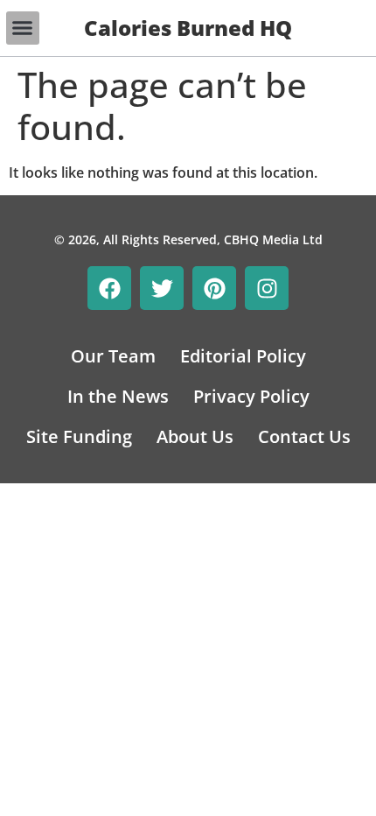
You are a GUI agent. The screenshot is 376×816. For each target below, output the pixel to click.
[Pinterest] (214, 288)
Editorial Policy (243, 356)
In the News (118, 396)
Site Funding (79, 436)
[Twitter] (162, 288)
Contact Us (304, 436)
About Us (195, 436)
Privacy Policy (251, 396)
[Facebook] (109, 288)
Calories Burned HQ (188, 27)
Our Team (113, 356)
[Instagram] (267, 288)
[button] (22, 28)
